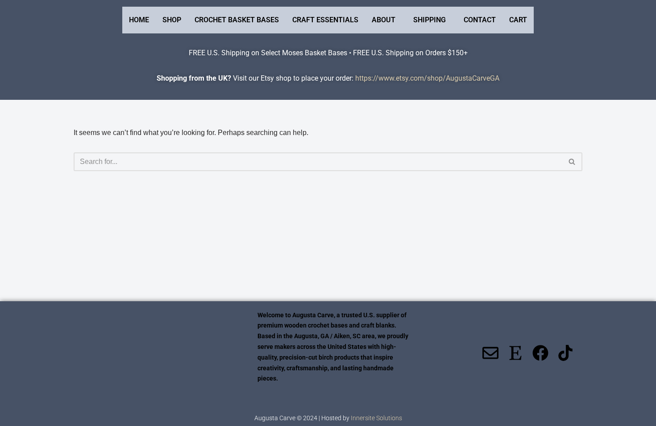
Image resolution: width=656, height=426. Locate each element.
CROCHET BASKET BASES (237, 20)
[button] (386, 20)
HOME (139, 20)
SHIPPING (429, 20)
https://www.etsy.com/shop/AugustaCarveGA (427, 78)
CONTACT (480, 20)
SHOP (171, 20)
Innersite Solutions (376, 418)
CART (518, 20)
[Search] (572, 161)
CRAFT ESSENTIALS (325, 20)
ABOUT (383, 20)
